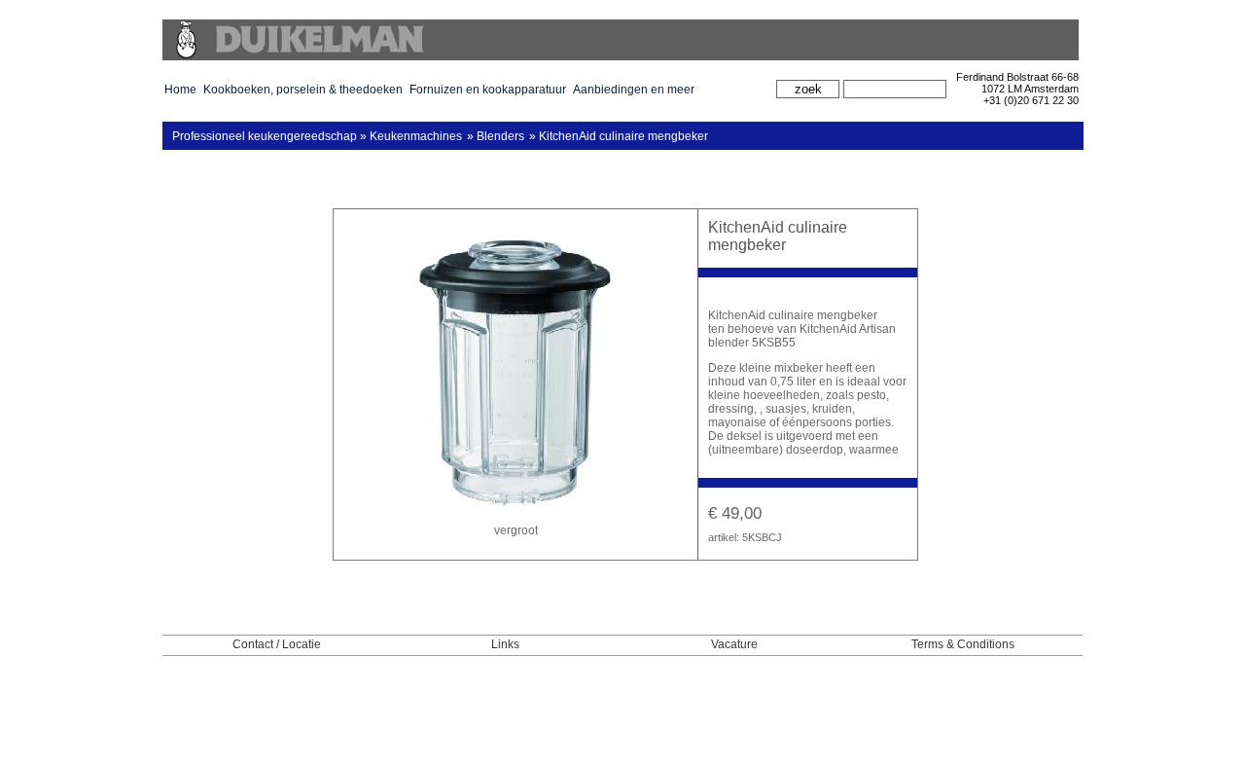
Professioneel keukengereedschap (264, 136)
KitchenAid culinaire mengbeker (623, 136)
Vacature (734, 644)
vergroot (516, 530)
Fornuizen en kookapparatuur (487, 89)
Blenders (500, 136)
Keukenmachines (416, 136)
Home (180, 89)
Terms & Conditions (962, 644)
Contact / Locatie (276, 644)
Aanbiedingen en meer (633, 89)
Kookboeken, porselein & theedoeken (303, 89)
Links (505, 644)
